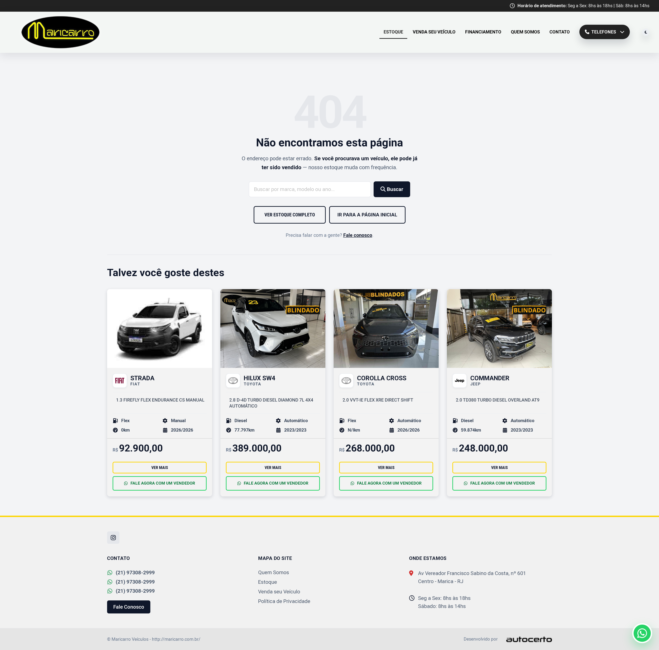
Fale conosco (357, 235)
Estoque (393, 31)
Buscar (394, 189)
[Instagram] (113, 537)
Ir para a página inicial (367, 215)
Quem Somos (525, 31)
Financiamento (483, 31)
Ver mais (159, 467)
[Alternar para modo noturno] (645, 32)
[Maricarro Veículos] (61, 32)
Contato (560, 31)
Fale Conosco (128, 607)
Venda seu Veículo (434, 31)
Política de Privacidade (284, 601)
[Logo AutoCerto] (525, 639)
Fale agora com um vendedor (162, 483)
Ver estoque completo (289, 215)
